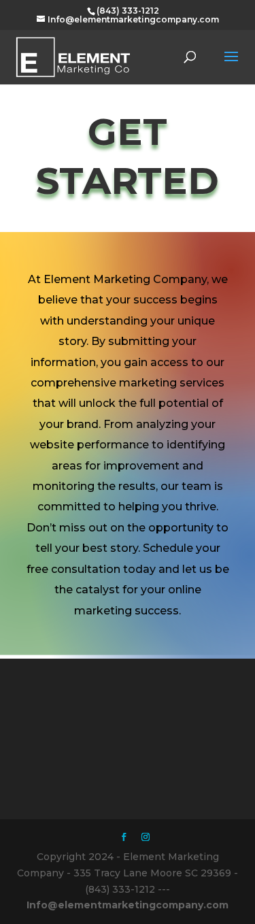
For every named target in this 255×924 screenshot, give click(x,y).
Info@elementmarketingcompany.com (127, 905)
